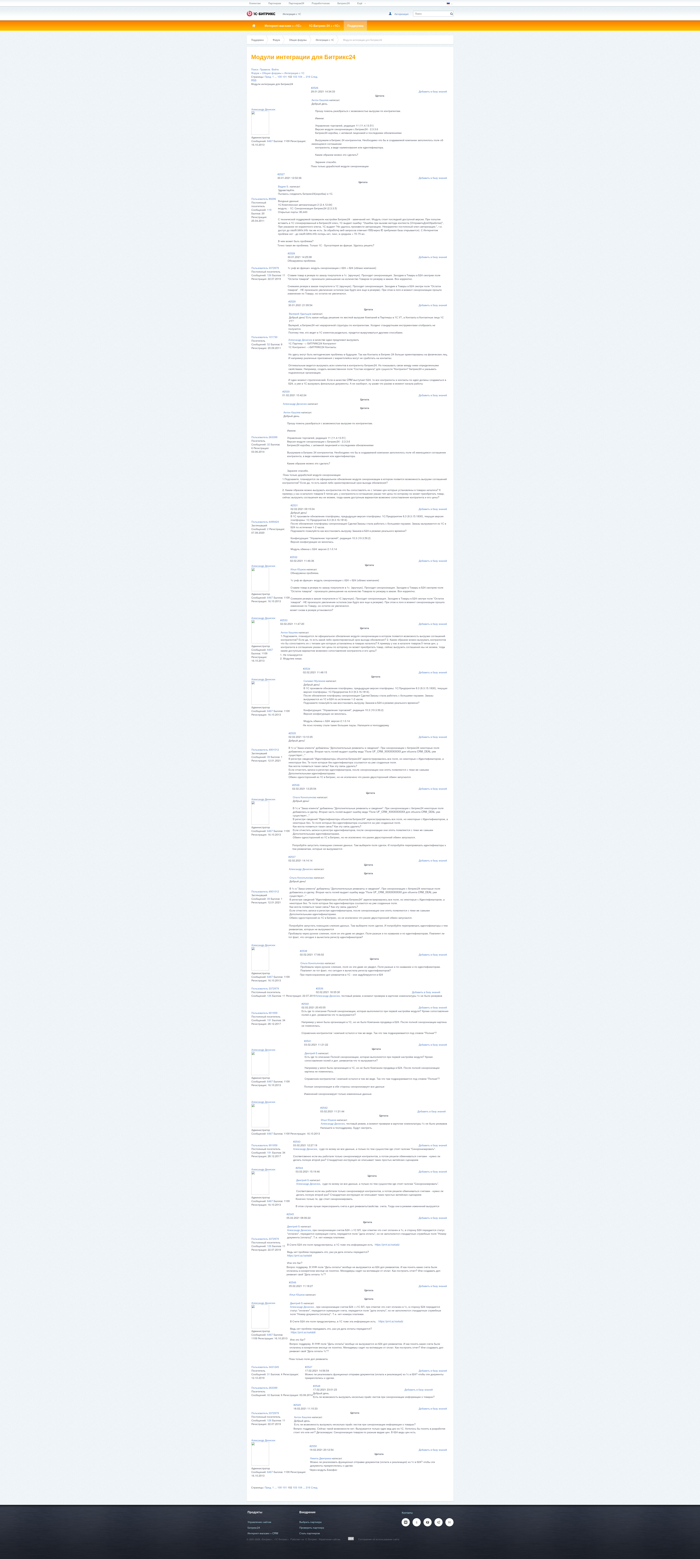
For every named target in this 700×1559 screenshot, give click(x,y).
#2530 (286, 391)
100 (279, 76)
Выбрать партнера (310, 1522)
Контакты (407, 1512)
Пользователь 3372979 (265, 268)
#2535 (292, 733)
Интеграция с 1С (325, 40)
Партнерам (274, 3)
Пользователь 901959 (264, 1013)
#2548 (316, 1386)
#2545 (290, 1214)
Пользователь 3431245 (265, 1367)
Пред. (268, 76)
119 (269, 209)
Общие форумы (298, 40)
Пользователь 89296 (263, 199)
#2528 (291, 253)
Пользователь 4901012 (265, 749)
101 (285, 76)
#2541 (307, 1041)
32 (268, 444)
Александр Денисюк (263, 109)
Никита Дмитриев (320, 1458)
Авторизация (401, 14)
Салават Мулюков (314, 681)
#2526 (314, 88)
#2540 (305, 1003)
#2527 (281, 174)
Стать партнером (309, 1533)
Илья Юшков (298, 569)
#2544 (299, 1168)
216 (308, 76)
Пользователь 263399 (264, 437)
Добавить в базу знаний (433, 91)
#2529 (292, 301)
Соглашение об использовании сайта (378, 1539)
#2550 (313, 1446)
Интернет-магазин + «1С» (283, 26)
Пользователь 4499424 (265, 521)
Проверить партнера (311, 1527)
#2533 (283, 620)
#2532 (293, 557)
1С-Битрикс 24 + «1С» (324, 26)
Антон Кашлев (320, 100)
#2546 (292, 1282)
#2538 (303, 951)
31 (268, 1374)
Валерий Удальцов (300, 313)
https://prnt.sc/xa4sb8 (299, 1255)
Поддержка (355, 26)
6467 (270, 141)
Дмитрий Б (311, 1053)
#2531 (294, 505)
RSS (253, 80)
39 (268, 757)
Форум (276, 40)
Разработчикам (321, 3)
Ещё (360, 3)
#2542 (324, 1107)
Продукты (255, 1512)
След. (314, 76)
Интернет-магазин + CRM (263, 1533)
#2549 (297, 1405)
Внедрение (307, 1512)
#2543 (296, 1141)
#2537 (292, 857)
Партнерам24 (296, 3)
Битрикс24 (343, 3)
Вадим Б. (283, 186)
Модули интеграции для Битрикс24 (362, 40)
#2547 (308, 1367)
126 (269, 275)
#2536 (296, 785)
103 (295, 76)
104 (300, 76)
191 (269, 1020)
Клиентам (255, 3)
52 (268, 344)
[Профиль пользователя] (260, 133)
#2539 (319, 988)
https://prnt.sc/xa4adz (387, 1244)
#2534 (306, 668)
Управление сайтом (259, 1522)
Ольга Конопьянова (304, 797)
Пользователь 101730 (264, 337)
